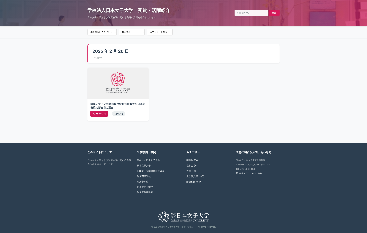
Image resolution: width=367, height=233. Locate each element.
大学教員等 (118, 114)
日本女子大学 (144, 165)
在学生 (189, 165)
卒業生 (189, 160)
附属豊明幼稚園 (145, 192)
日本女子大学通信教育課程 (150, 171)
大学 (188, 171)
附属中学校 (142, 181)
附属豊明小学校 (145, 186)
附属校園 (191, 181)
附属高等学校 (144, 176)
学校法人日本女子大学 (148, 160)
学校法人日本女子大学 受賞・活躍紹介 (128, 10)
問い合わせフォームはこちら (249, 173)
